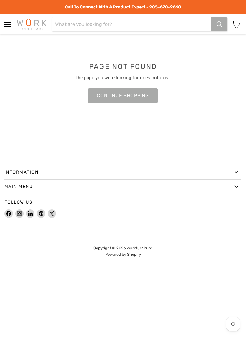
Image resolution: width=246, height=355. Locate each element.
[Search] (219, 24)
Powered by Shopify (123, 254)
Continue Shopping (123, 95)
